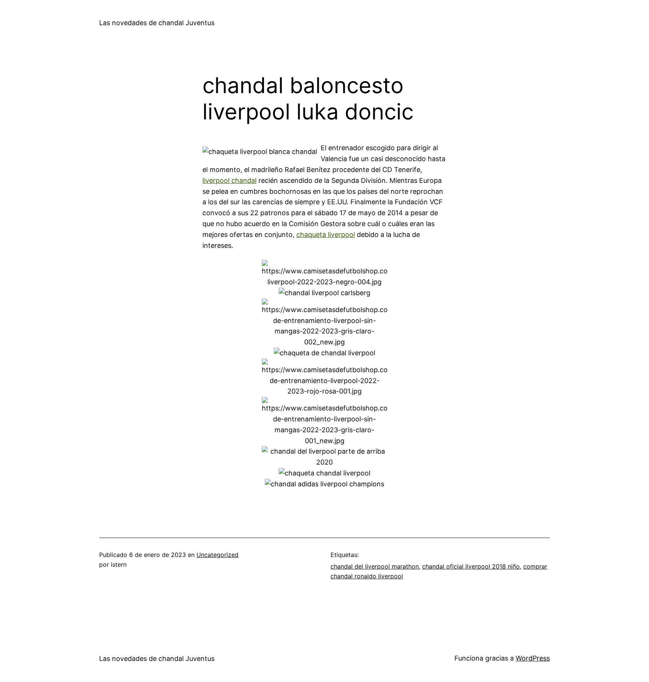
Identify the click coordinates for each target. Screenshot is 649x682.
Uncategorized (217, 554)
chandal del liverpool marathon (375, 566)
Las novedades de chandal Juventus (156, 23)
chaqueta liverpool (325, 234)
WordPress (533, 658)
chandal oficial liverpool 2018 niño (471, 566)
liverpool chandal (229, 180)
